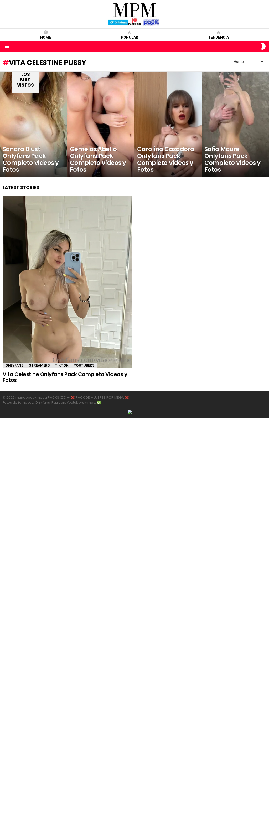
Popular (129, 37)
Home (45, 37)
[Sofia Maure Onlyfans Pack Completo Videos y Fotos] (235, 124)
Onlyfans (14, 365)
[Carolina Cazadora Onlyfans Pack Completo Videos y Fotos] (168, 124)
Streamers (39, 365)
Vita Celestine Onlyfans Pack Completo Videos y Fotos (65, 377)
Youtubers (84, 365)
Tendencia (218, 37)
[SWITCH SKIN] (263, 46)
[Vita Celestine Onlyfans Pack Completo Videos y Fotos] (67, 282)
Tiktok (62, 365)
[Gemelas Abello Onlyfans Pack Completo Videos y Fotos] (100, 124)
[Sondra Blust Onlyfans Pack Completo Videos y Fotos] (33, 124)
